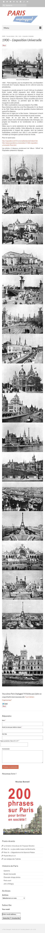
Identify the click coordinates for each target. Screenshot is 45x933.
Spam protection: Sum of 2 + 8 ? (9, 741)
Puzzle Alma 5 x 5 (9, 856)
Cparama (7, 871)
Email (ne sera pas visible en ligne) (12, 727)
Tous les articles (10, 36)
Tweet (5, 704)
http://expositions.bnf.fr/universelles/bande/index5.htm (20, 141)
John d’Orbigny (9, 884)
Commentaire (6, 749)
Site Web (4, 734)
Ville (16, 36)
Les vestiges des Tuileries (12, 859)
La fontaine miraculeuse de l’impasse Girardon (19, 846)
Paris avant (7, 880)
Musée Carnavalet (10, 874)
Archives (5, 895)
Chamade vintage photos (12, 877)
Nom (3, 720)
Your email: (6, 909)
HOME (3, 36)
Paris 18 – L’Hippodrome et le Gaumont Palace (19, 852)
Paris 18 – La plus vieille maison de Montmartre (19, 849)
